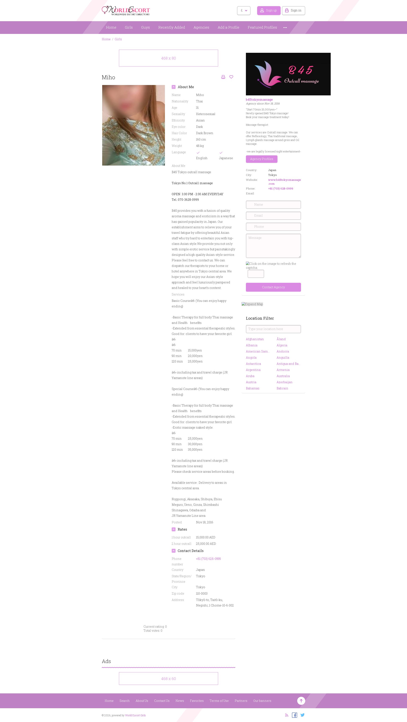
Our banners (262, 701)
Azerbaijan (285, 382)
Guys (145, 27)
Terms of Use (219, 701)
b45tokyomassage (259, 100)
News (180, 701)
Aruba (250, 376)
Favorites (197, 701)
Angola (251, 357)
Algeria (282, 345)
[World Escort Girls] (126, 10)
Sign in (296, 10)
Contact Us (162, 701)
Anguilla (283, 357)
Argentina (253, 370)
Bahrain (282, 388)
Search (125, 701)
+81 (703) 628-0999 (280, 188)
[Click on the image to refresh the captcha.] (273, 266)
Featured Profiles (262, 27)
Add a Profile (228, 27)
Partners (241, 701)
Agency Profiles (261, 159)
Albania (251, 345)
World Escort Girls (135, 715)
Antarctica (253, 364)
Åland (281, 339)
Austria (251, 382)
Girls (129, 27)
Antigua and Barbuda (289, 364)
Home (111, 27)
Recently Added (171, 27)
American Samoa (258, 351)
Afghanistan (255, 339)
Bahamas (252, 388)
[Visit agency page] (288, 74)
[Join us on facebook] (293, 714)
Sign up (271, 10)
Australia (283, 376)
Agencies (201, 27)
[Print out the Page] (223, 77)
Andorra (283, 351)
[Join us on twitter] (301, 714)
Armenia (283, 370)
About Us (142, 701)
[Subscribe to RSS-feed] (285, 714)
